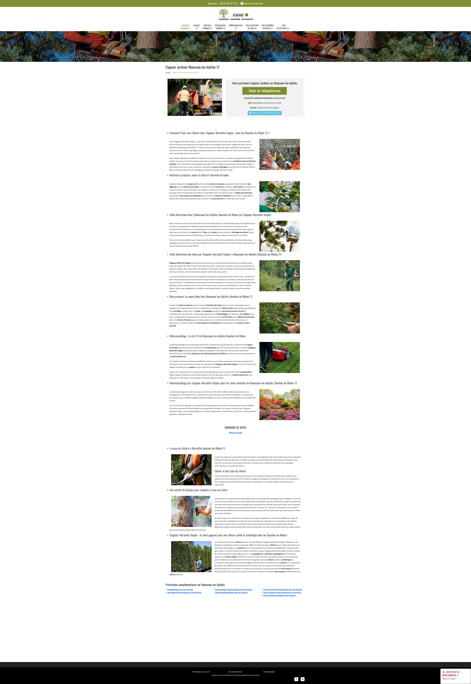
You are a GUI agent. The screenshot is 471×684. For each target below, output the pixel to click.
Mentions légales (269, 672)
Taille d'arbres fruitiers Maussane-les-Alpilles (282, 592)
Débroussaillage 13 (236, 27)
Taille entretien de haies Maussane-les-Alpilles (282, 589)
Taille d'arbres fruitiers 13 (268, 27)
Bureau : (222, 3)
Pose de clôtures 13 (283, 27)
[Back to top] (464, 677)
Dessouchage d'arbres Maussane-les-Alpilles (233, 589)
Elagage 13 (196, 27)
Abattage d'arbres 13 (207, 27)
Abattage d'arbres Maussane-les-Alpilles (184, 592)
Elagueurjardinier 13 (185, 27)
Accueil (168, 72)
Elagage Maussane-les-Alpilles (180, 589)
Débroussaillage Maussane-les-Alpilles (231, 592)
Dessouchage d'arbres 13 (220, 27)
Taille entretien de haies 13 (252, 27)
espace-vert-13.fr (204, 672)
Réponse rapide (235, 432)
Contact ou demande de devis (265, 113)
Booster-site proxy (252, 675)
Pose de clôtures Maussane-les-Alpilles (279, 595)
